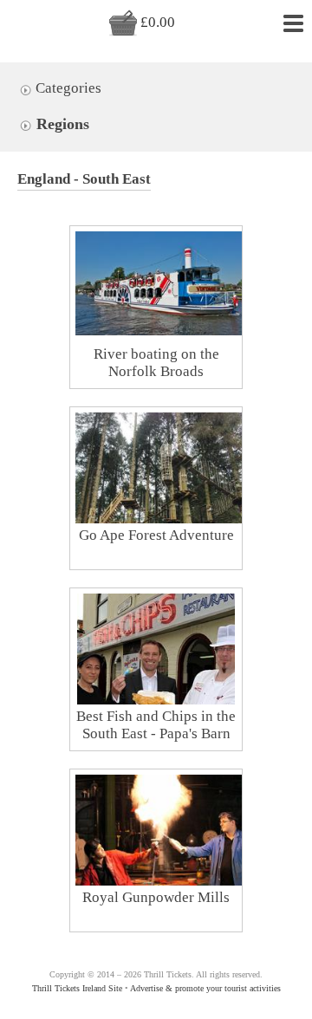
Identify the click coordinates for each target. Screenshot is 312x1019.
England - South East (84, 179)
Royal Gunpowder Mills (156, 897)
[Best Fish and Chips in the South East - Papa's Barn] (155, 683)
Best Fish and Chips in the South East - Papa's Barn (156, 725)
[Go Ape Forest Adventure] (164, 501)
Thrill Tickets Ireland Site (77, 988)
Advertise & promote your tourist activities (205, 988)
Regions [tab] (60, 124)
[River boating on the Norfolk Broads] (164, 283)
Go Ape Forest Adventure (156, 535)
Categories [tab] (66, 88)
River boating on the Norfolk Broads (156, 363)
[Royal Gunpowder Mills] (164, 837)
